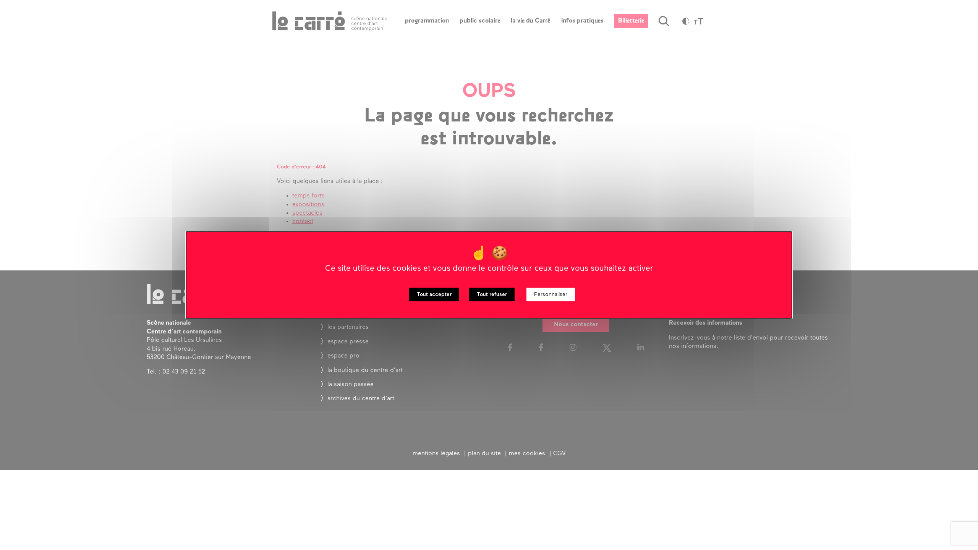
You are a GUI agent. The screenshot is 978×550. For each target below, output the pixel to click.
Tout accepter (434, 295)
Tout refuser (492, 295)
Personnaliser (550, 295)
